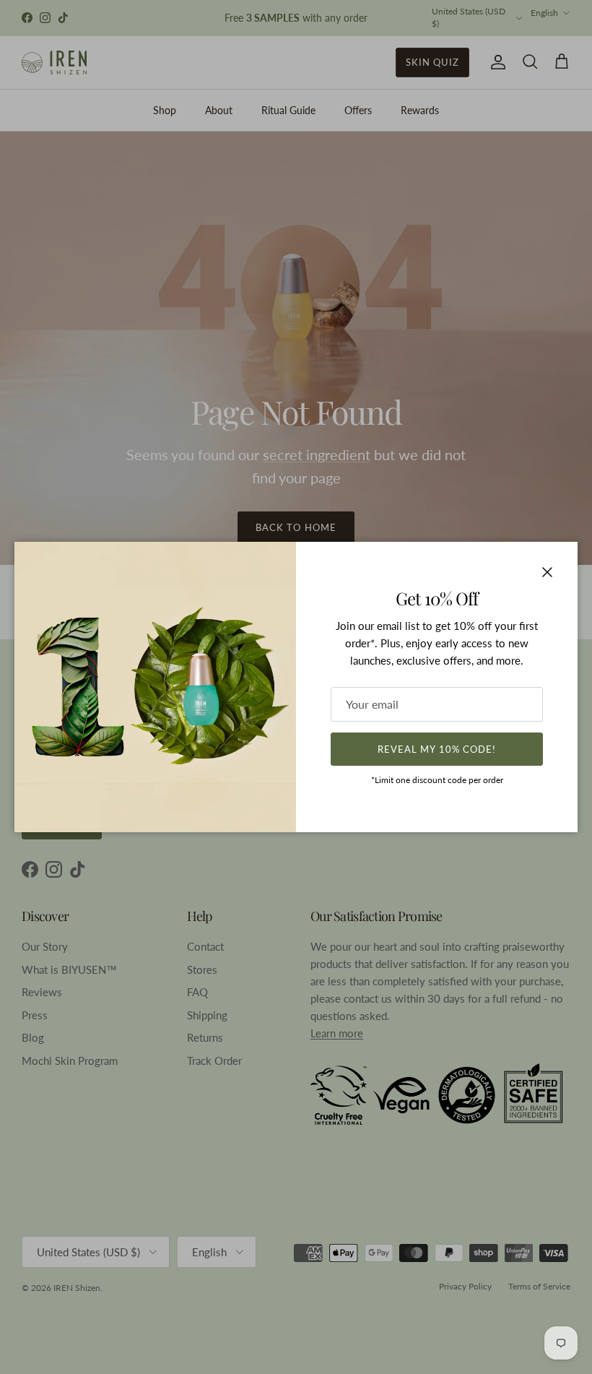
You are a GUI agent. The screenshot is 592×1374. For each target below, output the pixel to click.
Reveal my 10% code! (437, 749)
